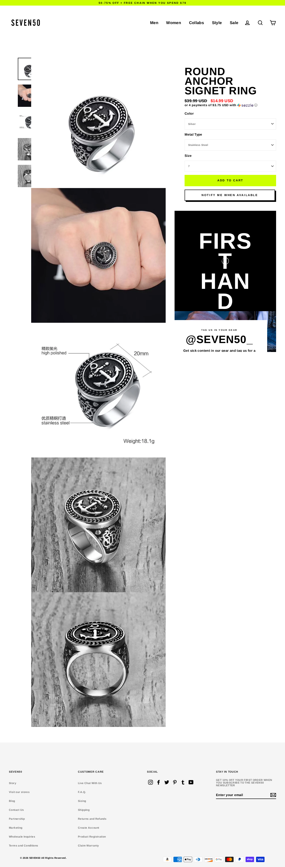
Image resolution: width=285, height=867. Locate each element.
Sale (234, 22)
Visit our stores (19, 792)
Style (217, 22)
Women (173, 22)
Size (188, 155)
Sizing (82, 801)
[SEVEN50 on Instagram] (150, 782)
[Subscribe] (272, 795)
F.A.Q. (82, 792)
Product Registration (92, 836)
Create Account (88, 827)
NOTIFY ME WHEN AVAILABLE (230, 195)
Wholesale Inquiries (22, 836)
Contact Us (16, 809)
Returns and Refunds (92, 818)
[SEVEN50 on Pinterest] (174, 782)
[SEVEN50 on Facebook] (158, 782)
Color (189, 113)
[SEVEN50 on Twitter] (166, 782)
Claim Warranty (88, 845)
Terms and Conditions (23, 845)
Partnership (17, 818)
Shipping (84, 809)
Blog (12, 801)
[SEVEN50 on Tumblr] (183, 782)
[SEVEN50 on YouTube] (191, 782)
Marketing (15, 827)
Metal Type (193, 134)
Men (154, 22)
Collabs (196, 22)
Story (12, 783)
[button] (230, 105)
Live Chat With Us (90, 783)
